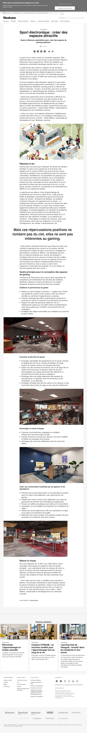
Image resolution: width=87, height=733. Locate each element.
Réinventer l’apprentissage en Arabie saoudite (11, 647)
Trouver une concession (29, 13)
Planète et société (8, 680)
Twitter (69, 681)
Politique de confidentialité (37, 685)
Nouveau (6, 21)
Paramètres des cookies (64, 4)
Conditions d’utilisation (36, 680)
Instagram (56, 681)
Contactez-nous (59, 688)
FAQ (18, 682)
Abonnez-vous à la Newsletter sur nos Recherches (69, 684)
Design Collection (23, 21)
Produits (13, 21)
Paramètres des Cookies (36, 688)
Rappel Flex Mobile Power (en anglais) (23, 689)
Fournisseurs (7, 686)
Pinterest (77, 681)
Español (62, 14)
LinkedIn (61, 681)
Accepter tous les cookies (65, 8)
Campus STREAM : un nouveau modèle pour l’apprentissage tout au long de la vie (43, 648)
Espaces (33, 21)
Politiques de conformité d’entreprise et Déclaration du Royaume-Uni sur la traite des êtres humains (37, 692)
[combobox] (71, 18)
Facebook (65, 681)
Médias (5, 684)
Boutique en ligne (43, 13)
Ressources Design (43, 21)
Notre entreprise (65, 21)
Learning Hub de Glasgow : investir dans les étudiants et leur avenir (72, 648)
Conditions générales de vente (36, 683)
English (62, 13)
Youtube (73, 681)
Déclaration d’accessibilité (37, 696)
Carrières (6, 682)
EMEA (8, 13)
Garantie (19, 686)
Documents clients (21, 684)
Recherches (54, 21)
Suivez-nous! (58, 677)
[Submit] (82, 18)
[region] (43, 6)
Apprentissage (43, 29)
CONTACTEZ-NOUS (17, 13)
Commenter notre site (22, 680)
